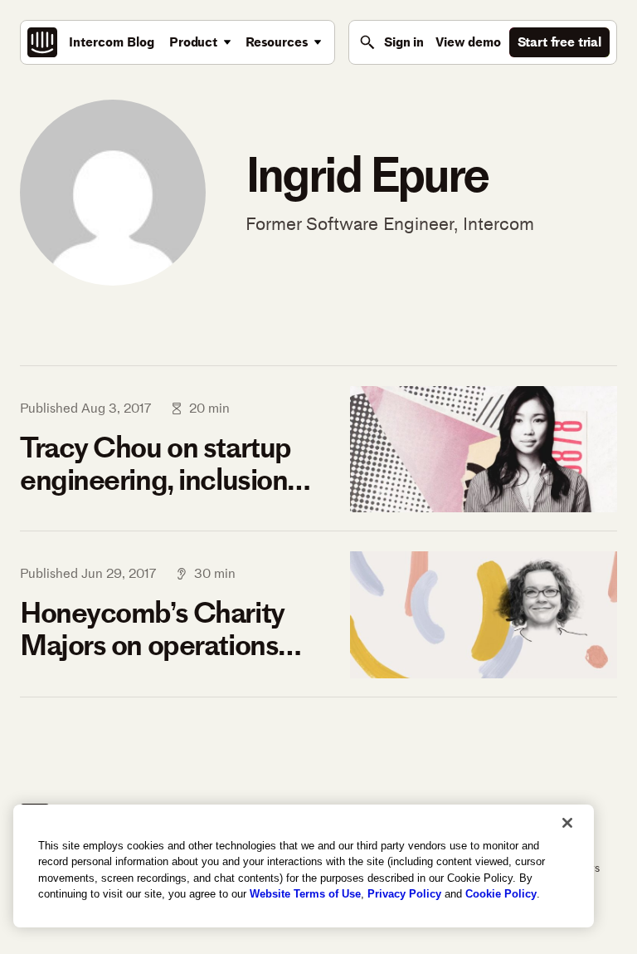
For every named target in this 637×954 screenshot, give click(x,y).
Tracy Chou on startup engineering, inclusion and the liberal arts (155, 464)
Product (193, 42)
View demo (468, 42)
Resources (277, 42)
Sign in (404, 42)
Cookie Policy (501, 894)
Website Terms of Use (305, 894)
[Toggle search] (367, 42)
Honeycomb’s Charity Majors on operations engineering (152, 629)
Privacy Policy (404, 894)
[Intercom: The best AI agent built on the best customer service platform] (42, 42)
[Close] (567, 823)
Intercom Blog (111, 42)
